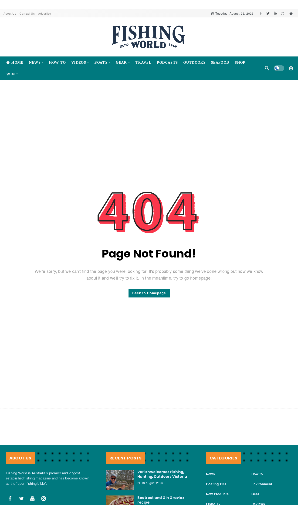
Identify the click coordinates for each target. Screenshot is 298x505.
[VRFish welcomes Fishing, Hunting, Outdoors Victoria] (120, 480)
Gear (255, 494)
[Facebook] (261, 13)
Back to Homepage (149, 292)
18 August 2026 (152, 483)
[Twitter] (268, 13)
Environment (261, 484)
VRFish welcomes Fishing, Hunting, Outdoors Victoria (162, 474)
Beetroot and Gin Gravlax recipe (160, 500)
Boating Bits (216, 484)
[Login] (291, 68)
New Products (217, 494)
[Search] (267, 68)
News (210, 474)
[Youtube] (275, 13)
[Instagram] (282, 13)
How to (257, 474)
